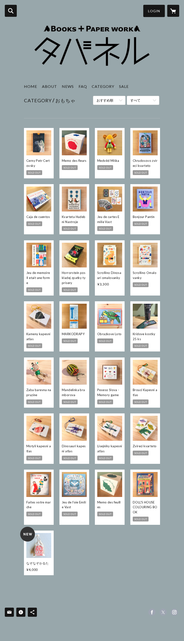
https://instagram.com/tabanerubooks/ (174, 612)
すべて (135, 100)
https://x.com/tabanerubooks (163, 612)
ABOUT (49, 86)
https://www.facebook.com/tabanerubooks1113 (151, 612)
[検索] (11, 11)
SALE (124, 86)
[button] (154, 11)
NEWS (68, 86)
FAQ (83, 86)
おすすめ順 (105, 100)
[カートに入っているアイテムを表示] (173, 11)
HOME (30, 86)
